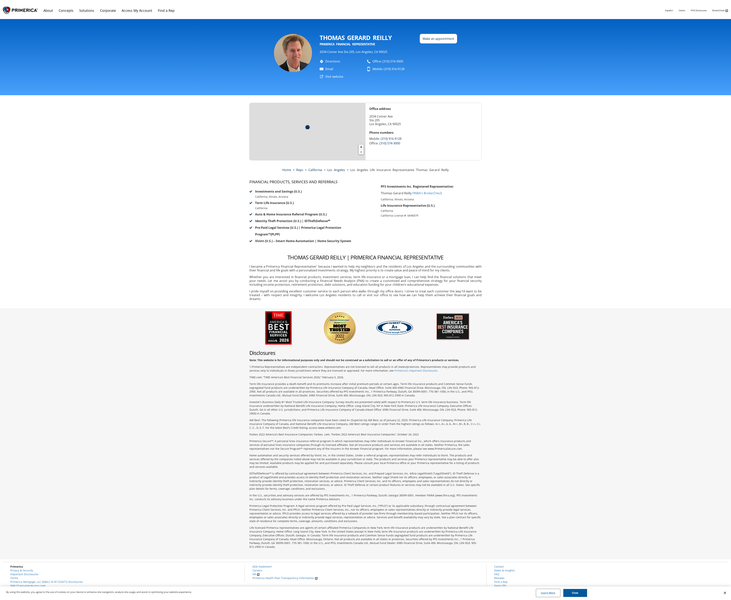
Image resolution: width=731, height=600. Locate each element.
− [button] (361, 152)
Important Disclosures (24, 574)
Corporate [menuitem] (108, 10)
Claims (682, 10)
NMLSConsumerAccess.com (27, 585)
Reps (299, 170)
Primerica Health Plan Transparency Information (283, 578)
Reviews (499, 578)
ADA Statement (262, 566)
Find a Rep (501, 582)
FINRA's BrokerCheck (427, 193)
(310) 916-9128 (391, 139)
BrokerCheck (718, 10)
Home (286, 170)
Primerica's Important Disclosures (415, 370)
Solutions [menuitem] (86, 10)
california (315, 170)
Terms (14, 578)
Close (575, 592)
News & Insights (504, 570)
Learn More (548, 592)
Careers (257, 570)
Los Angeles (336, 170)
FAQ (496, 574)
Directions (332, 61)
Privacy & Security (21, 570)
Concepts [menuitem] (66, 10)
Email (329, 69)
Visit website (334, 76)
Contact (499, 566)
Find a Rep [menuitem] (166, 10)
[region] (365, 593)
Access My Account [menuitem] (137, 10)
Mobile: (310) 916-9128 (389, 69)
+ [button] (361, 147)
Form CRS (500, 585)
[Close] (725, 593)
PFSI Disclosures (699, 10)
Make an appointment (438, 39)
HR (254, 574)
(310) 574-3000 (389, 143)
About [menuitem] (48, 10)
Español (669, 10)
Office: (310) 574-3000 (388, 61)
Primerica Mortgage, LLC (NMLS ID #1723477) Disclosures (46, 582)
